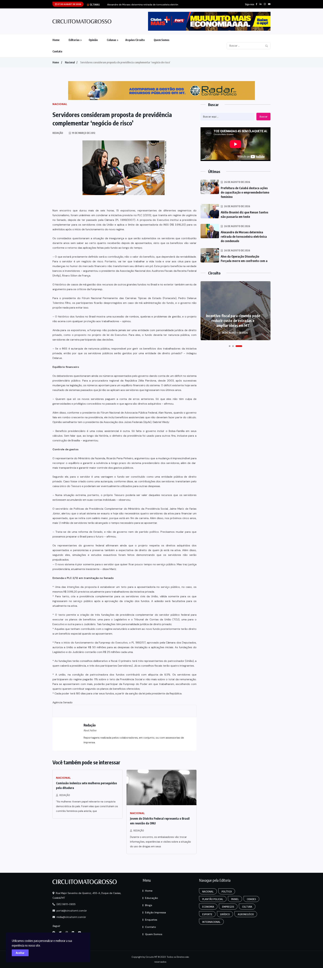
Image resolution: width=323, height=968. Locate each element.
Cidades (251, 899)
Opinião (93, 40)
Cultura (247, 906)
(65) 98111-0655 (66, 904)
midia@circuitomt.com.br (71, 917)
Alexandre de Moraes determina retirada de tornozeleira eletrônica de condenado (244, 236)
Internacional (211, 921)
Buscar (263, 116)
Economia (208, 906)
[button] (229, 346)
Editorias (74, 40)
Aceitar (20, 953)
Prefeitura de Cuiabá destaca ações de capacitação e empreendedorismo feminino (245, 192)
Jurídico (225, 914)
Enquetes (151, 919)
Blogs (148, 905)
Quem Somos (161, 40)
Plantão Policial (212, 899)
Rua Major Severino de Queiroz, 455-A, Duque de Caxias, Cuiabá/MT (86, 895)
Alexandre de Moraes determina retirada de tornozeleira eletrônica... (145, 4)
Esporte (207, 914)
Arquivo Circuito (135, 40)
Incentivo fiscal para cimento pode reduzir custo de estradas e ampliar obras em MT (233, 320)
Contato (57, 51)
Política (227, 891)
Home (56, 40)
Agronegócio (246, 914)
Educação (151, 898)
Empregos (228, 906)
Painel (235, 899)
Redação (64, 795)
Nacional (70, 62)
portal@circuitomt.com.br (71, 910)
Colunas (111, 40)
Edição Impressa (155, 912)
